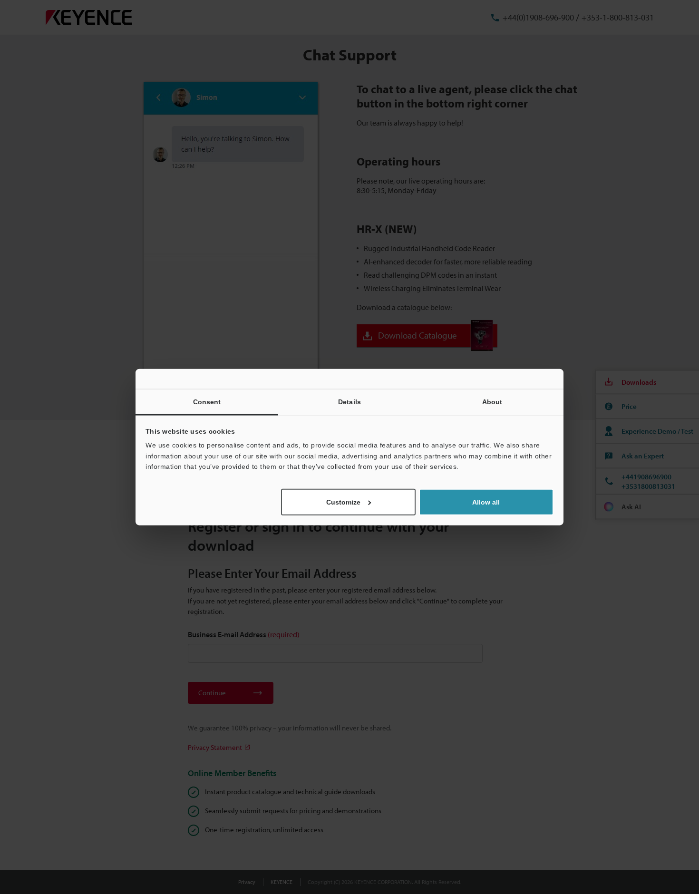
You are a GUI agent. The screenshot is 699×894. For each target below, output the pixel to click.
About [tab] (492, 402)
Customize (343, 501)
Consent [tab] (207, 402)
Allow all (486, 501)
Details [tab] (349, 402)
